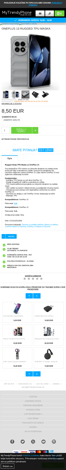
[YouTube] (43, 442)
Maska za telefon (51, 225)
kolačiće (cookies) (31, 455)
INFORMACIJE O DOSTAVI (12, 103)
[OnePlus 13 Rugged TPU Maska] (30, 89)
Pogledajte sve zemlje (33, 423)
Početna (33, 397)
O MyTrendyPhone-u (33, 414)
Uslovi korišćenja (33, 431)
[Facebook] (12, 442)
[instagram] (54, 442)
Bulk (15, 203)
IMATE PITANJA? (32, 150)
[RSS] (33, 442)
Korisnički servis (33, 401)
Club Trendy (33, 418)
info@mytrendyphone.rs (33, 387)
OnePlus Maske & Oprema (15, 226)
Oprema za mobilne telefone (33, 225)
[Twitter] (23, 442)
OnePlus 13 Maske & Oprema (38, 226)
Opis (9, 158)
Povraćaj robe (33, 410)
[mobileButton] (49, 13)
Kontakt (33, 427)
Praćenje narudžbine (33, 405)
